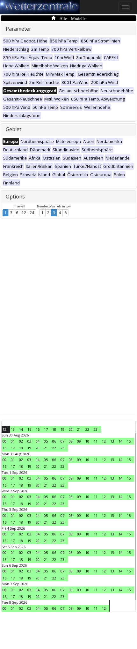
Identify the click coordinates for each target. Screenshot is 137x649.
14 (21, 429)
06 (54, 441)
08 (71, 441)
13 (13, 429)
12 (24, 212)
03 (29, 441)
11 (95, 441)
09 (79, 441)
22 (87, 429)
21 (79, 429)
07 (62, 441)
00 (4, 441)
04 (38, 441)
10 (87, 441)
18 (54, 429)
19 (62, 429)
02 (21, 441)
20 (71, 429)
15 (29, 429)
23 (95, 429)
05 (46, 441)
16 (38, 429)
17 (46, 429)
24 (32, 212)
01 (13, 441)
